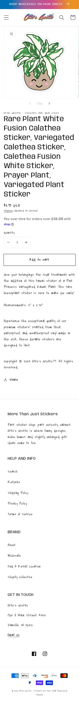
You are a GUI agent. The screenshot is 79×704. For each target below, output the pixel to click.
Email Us (14, 635)
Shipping (8, 210)
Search (13, 471)
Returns (14, 482)
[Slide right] (49, 103)
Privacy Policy (17, 503)
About (12, 545)
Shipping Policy (18, 493)
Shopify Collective (20, 577)
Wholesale (14, 555)
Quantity (9, 233)
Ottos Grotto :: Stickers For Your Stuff (37, 690)
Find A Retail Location (24, 566)
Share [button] (13, 379)
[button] (6, 17)
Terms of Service (20, 514)
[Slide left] (30, 103)
